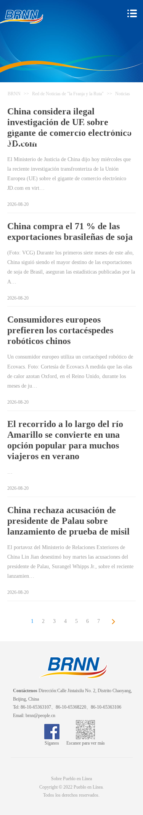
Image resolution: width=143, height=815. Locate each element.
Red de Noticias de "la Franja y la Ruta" (68, 93)
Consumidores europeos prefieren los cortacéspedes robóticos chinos (60, 330)
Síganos (52, 743)
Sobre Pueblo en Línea (71, 778)
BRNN (14, 93)
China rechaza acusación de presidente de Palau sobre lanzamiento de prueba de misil (68, 520)
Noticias (122, 93)
